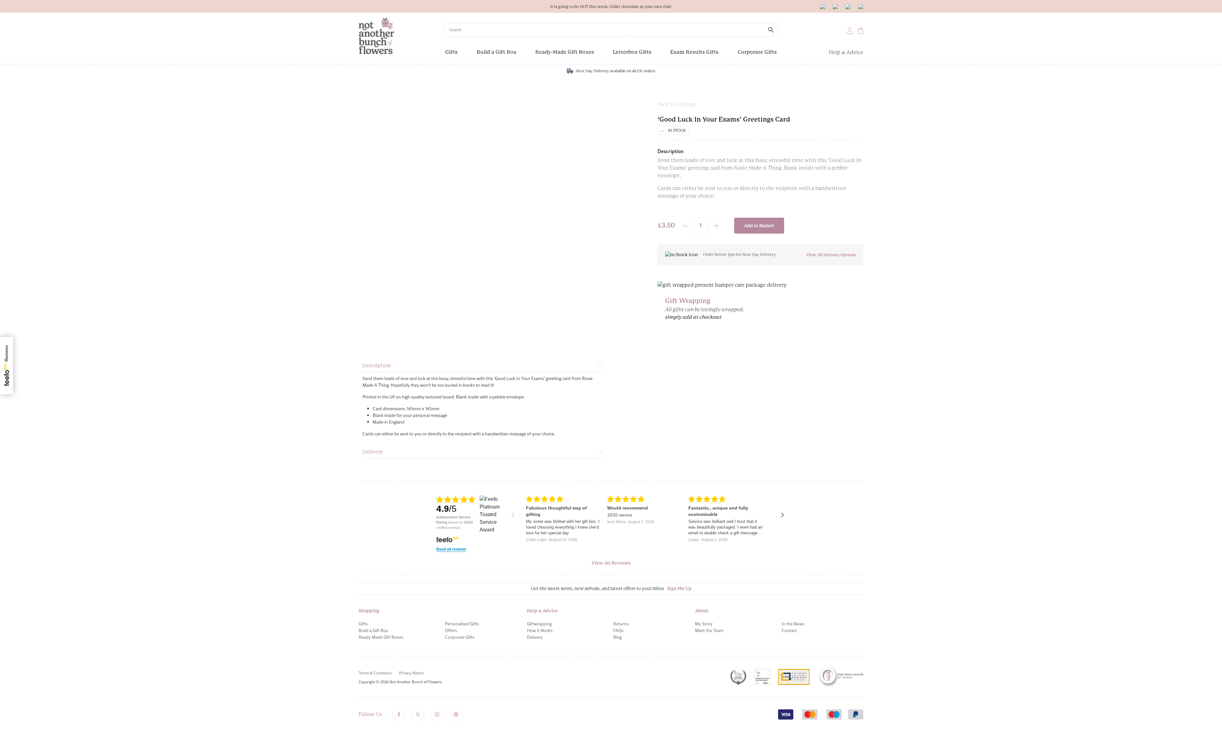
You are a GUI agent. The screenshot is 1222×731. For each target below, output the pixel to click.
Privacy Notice (411, 673)
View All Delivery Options (831, 255)
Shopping (369, 610)
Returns (621, 624)
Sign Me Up (679, 588)
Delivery (372, 452)
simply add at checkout (693, 317)
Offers (451, 630)
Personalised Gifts (462, 624)
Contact (789, 630)
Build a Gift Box (496, 52)
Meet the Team (709, 630)
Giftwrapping (539, 624)
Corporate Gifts (757, 52)
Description (376, 365)
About (701, 610)
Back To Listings (676, 104)
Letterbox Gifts (632, 52)
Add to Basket (759, 225)
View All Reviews (611, 563)
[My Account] (849, 30)
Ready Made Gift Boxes (381, 637)
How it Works (539, 630)
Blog (617, 637)
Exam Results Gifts (694, 52)
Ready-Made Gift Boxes (564, 52)
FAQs (618, 630)
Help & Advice (846, 52)
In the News (793, 624)
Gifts (451, 52)
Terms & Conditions (375, 673)
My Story (704, 624)
